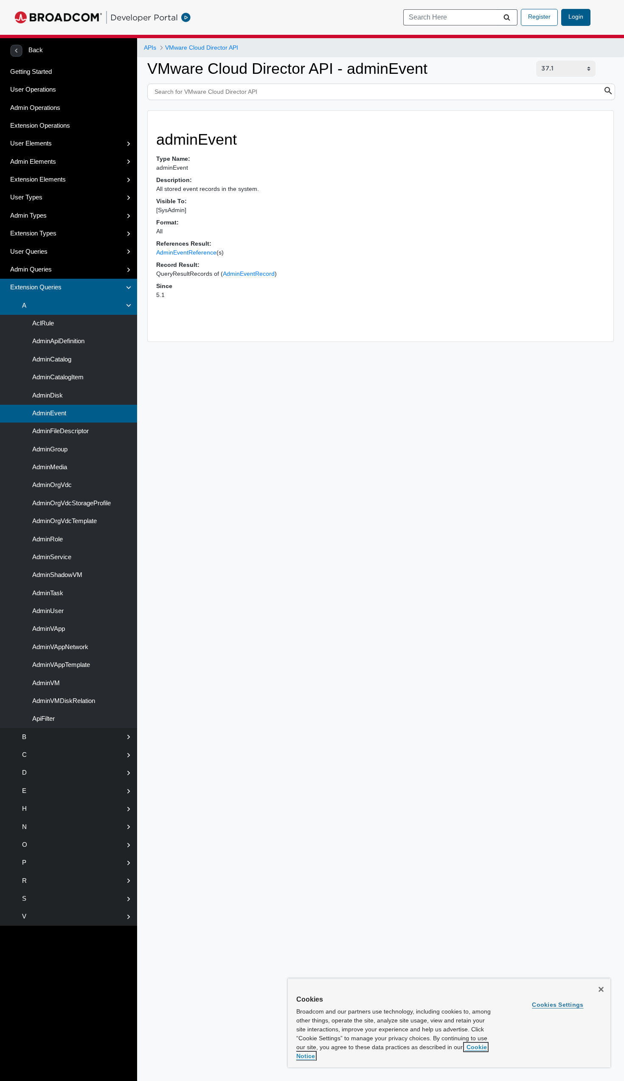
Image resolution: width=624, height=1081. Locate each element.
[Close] (601, 989)
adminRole (47, 539)
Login (575, 16)
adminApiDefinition (57, 341)
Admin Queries (31, 269)
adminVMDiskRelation (63, 700)
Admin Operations (35, 107)
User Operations (33, 89)
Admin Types (28, 215)
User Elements (31, 143)
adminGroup (49, 449)
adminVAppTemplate (60, 664)
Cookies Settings (557, 1004)
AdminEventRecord (249, 273)
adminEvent (48, 413)
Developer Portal (144, 17)
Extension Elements (38, 179)
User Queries (29, 251)
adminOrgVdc (51, 485)
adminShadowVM (56, 574)
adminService (51, 557)
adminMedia (49, 467)
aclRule (42, 323)
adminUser (47, 611)
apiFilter (43, 718)
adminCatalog (51, 359)
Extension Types (33, 233)
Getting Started (31, 71)
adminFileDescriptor (60, 431)
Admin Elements (33, 161)
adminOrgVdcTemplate (64, 521)
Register (539, 16)
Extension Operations (40, 125)
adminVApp (48, 628)
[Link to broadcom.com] (58, 17)
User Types (26, 197)
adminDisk (47, 395)
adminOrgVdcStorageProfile (71, 503)
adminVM (45, 683)
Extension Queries (36, 287)
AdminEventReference (186, 252)
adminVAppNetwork (59, 647)
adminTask (47, 593)
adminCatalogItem (57, 377)
